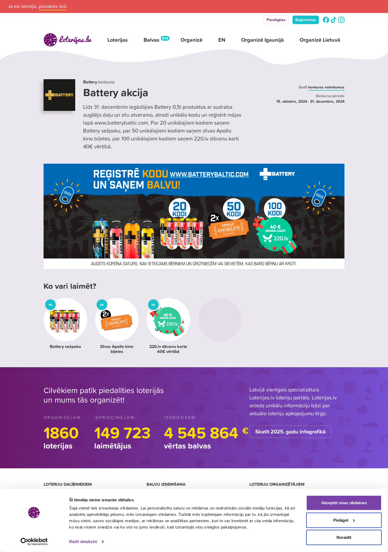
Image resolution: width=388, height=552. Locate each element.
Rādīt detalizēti (83, 541)
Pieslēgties (276, 19)
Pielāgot (340, 520)
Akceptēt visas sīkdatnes (344, 503)
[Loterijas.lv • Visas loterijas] (68, 40)
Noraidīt (344, 537)
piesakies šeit (52, 6)
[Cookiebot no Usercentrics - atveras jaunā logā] (34, 542)
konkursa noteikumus (326, 87)
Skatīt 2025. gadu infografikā (290, 432)
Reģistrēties (305, 19)
